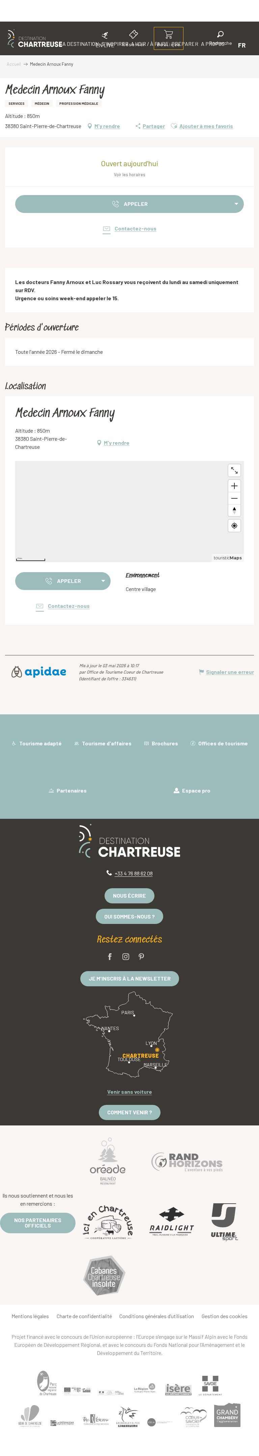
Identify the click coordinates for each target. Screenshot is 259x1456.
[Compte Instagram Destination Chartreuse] (126, 957)
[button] (220, 39)
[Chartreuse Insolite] (104, 1276)
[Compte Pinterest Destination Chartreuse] (141, 957)
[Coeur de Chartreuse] (30, 1416)
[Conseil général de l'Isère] (178, 1389)
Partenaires (71, 790)
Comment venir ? (129, 1112)
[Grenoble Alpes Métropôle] (128, 1417)
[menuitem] (35, 38)
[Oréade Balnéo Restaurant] (107, 1161)
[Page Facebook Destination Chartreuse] (110, 957)
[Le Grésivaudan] (62, 1423)
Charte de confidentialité (84, 1316)
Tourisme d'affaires (106, 743)
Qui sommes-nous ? (129, 916)
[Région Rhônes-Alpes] (145, 1388)
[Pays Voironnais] (96, 1421)
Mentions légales (30, 1316)
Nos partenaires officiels (37, 1223)
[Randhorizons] (187, 1160)
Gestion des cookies (225, 1316)
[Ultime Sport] (224, 1222)
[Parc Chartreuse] (46, 1383)
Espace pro (195, 790)
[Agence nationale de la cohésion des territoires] (111, 1392)
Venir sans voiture (129, 1091)
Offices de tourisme (222, 743)
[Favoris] (197, 45)
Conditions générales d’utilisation (156, 1316)
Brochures (164, 743)
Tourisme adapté (40, 743)
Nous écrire (129, 895)
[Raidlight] (171, 1222)
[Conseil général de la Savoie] (210, 1385)
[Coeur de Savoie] (193, 1417)
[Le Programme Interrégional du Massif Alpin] (77, 1391)
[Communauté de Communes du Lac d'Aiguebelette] (160, 1422)
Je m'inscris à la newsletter (130, 978)
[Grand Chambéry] (227, 1415)
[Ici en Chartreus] (107, 1222)
